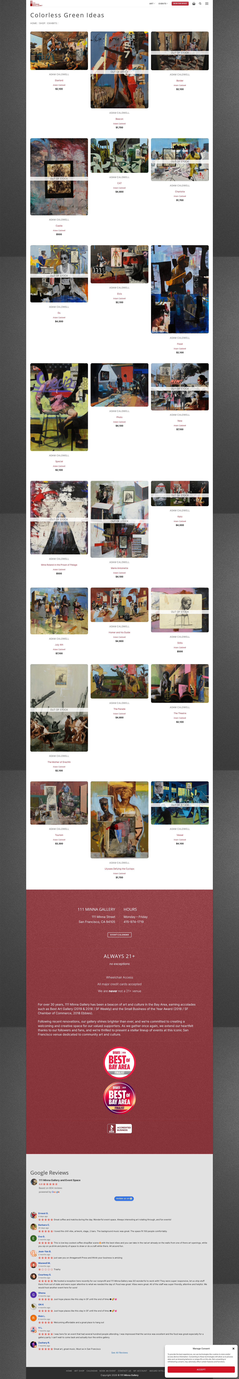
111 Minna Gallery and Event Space (59, 1180)
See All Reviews (119, 1352)
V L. (40, 1327)
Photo (119, 417)
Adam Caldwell (59, 85)
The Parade (119, 709)
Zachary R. (44, 1342)
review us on (122, 1198)
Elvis (119, 293)
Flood (180, 344)
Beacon (119, 119)
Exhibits (52, 23)
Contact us (124, 1371)
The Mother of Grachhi (59, 762)
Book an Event (108, 1371)
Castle (59, 225)
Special (59, 461)
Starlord (59, 80)
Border (179, 80)
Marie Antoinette (119, 568)
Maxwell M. (44, 1263)
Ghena (41, 1293)
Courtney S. (44, 1274)
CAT (119, 183)
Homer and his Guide (119, 632)
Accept (201, 1369)
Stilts (180, 643)
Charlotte (180, 191)
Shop (42, 23)
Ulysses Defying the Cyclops (119, 868)
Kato (180, 516)
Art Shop (79, 1371)
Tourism (59, 835)
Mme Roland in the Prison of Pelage (59, 565)
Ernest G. (43, 1213)
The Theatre (180, 713)
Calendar (92, 1371)
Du (59, 313)
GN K (41, 1304)
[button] (233, 1348)
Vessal (180, 835)
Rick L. (41, 1316)
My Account (140, 1371)
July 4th (59, 644)
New (180, 420)
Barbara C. (44, 1225)
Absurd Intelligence (161, 1371)
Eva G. (41, 1236)
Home (33, 23)
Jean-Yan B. (44, 1251)
